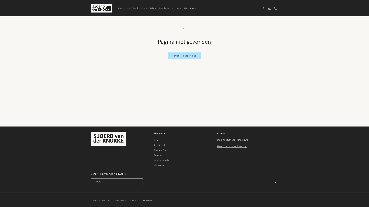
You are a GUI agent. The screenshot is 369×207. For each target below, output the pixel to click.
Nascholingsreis (161, 160)
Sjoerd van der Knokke (105, 200)
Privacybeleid (148, 200)
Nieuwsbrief (159, 165)
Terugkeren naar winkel (185, 55)
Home (157, 140)
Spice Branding (134, 200)
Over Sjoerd (159, 145)
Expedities (159, 155)
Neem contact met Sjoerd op (232, 146)
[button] (263, 8)
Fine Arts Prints (161, 150)
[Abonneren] (139, 181)
